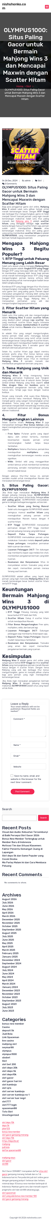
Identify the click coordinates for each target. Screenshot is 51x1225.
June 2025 (8, 939)
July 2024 (7, 970)
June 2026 (8, 906)
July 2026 (7, 902)
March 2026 (8, 916)
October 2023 (10, 997)
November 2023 (11, 994)
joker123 (6, 1129)
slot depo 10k (8, 1122)
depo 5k (5, 1125)
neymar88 (8, 1047)
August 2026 (9, 899)
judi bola (5, 1147)
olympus (6, 1050)
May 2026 (7, 909)
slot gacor (8, 1078)
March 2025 (8, 950)
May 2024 (7, 977)
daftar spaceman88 (11, 1150)
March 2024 (8, 983)
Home (19, 86)
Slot (28, 86)
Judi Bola (7, 1034)
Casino (6, 1027)
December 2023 (11, 990)
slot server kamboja (13, 1091)
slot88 (5, 1164)
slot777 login (9, 1105)
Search (7, 809)
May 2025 (7, 943)
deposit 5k (8, 1030)
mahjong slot (9, 1044)
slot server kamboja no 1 (15, 1094)
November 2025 (11, 923)
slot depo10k (9, 1074)
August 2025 (9, 933)
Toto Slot (7, 1111)
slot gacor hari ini (12, 1081)
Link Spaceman (10, 1037)
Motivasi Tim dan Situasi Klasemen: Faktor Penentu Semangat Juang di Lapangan (22, 849)
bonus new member (13, 1023)
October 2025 (10, 926)
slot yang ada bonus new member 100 (19, 1196)
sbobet (6, 1057)
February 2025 (10, 953)
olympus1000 (9, 1054)
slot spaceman (9, 1193)
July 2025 (7, 936)
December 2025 (11, 919)
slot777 (6, 1101)
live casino (8, 1040)
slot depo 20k (9, 1067)
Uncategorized (10, 1115)
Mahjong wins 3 (24, 221)
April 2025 (7, 946)
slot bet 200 (9, 1064)
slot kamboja (9, 1084)
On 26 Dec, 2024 (9, 180)
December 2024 (11, 960)
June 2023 (8, 1010)
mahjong (6, 1144)
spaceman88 (9, 1108)
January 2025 (10, 956)
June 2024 (8, 973)
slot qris (6, 1088)
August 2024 (9, 967)
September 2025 (11, 929)
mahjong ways (8, 1158)
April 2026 (8, 912)
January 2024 (10, 987)
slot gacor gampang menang (15, 1135)
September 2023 (11, 1000)
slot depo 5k (9, 1071)
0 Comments (10, 184)
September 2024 (11, 963)
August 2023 (9, 1004)
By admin (26, 180)
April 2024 (8, 980)
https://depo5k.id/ (10, 1141)
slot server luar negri (14, 1098)
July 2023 (7, 1007)
